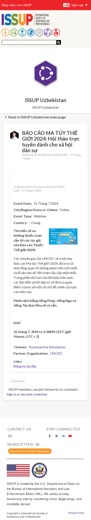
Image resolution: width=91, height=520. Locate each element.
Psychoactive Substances (47, 347)
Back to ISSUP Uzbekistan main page (37, 117)
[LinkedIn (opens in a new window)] (63, 435)
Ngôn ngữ (77, 5)
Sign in (11, 394)
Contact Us (19, 429)
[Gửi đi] (58, 42)
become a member (34, 394)
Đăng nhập (8, 5)
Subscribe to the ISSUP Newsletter (30, 451)
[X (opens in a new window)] (56, 435)
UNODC (56, 353)
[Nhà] (26, 20)
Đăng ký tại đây (25, 366)
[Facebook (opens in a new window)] (49, 435)
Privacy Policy (76, 512)
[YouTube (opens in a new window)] (70, 435)
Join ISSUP (24, 5)
